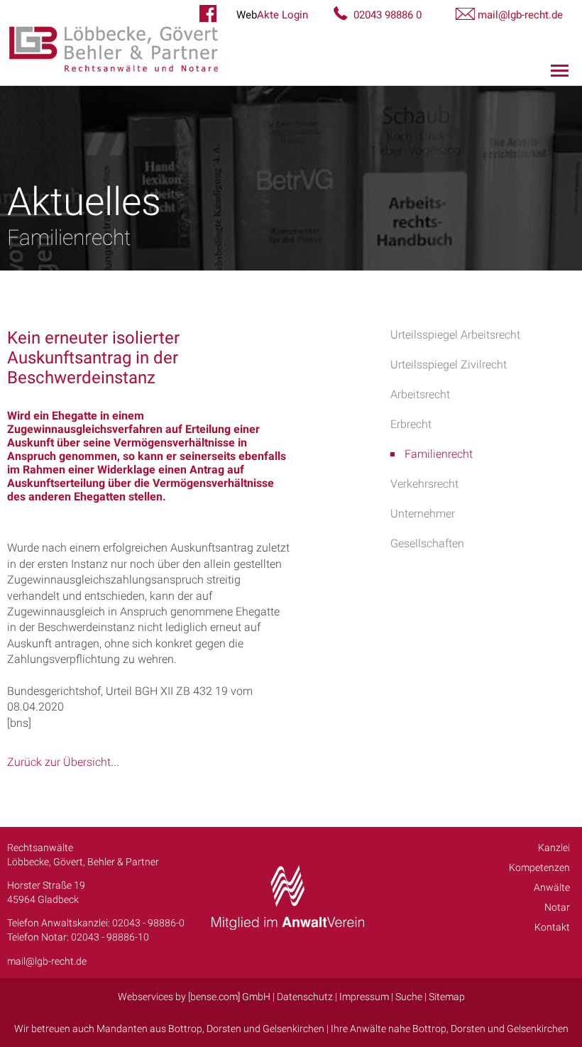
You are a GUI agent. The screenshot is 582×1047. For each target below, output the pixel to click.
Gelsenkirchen (293, 1028)
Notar (557, 907)
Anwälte (552, 887)
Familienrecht (439, 454)
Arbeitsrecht (420, 394)
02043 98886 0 (387, 15)
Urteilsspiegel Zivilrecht (448, 364)
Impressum (364, 996)
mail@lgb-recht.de (520, 15)
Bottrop (185, 1028)
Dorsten (224, 1028)
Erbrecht (411, 424)
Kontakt (552, 927)
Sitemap (447, 996)
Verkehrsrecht (424, 483)
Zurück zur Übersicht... (63, 762)
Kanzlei (554, 847)
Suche (408, 996)
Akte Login (272, 15)
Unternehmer (422, 513)
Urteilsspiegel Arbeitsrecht (455, 334)
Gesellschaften (427, 543)
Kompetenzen (539, 867)
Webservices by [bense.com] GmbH (194, 996)
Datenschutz (305, 996)
